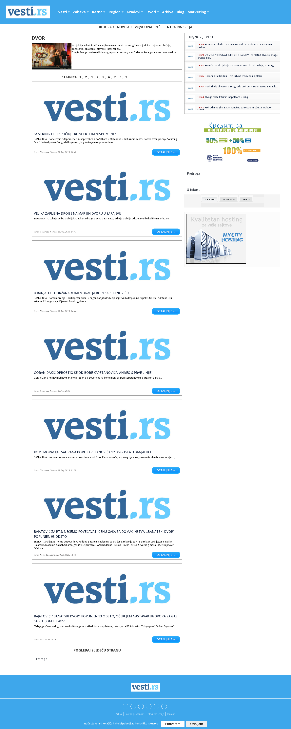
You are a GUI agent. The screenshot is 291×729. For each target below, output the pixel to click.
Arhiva (167, 12)
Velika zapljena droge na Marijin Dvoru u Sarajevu (77, 213)
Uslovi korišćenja (155, 714)
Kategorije (229, 200)
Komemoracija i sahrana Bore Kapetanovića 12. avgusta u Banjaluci (92, 452)
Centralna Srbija (178, 27)
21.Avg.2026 (64, 152)
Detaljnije (166, 152)
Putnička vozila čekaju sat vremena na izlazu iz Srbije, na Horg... (240, 65)
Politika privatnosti (134, 714)
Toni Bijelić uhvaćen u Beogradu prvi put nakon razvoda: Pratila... (241, 86)
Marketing (196, 12)
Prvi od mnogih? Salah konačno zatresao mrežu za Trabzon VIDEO (235, 109)
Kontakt (171, 714)
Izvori (151, 12)
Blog (180, 12)
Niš (157, 27)
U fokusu (210, 200)
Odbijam (196, 724)
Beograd (106, 27)
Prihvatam (173, 724)
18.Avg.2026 (64, 232)
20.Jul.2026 (63, 555)
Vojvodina (143, 27)
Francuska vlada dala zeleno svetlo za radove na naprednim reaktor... (235, 46)
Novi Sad (124, 27)
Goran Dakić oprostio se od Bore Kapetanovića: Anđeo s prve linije (92, 372)
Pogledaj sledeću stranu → (99, 650)
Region (114, 12)
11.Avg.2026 (64, 470)
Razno (97, 12)
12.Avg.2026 (64, 311)
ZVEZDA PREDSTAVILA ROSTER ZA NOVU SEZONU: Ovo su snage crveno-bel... (238, 56)
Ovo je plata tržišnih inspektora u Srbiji (226, 97)
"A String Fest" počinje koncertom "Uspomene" (75, 134)
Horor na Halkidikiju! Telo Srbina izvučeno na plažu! (233, 76)
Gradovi (133, 12)
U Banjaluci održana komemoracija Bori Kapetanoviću (81, 293)
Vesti (62, 12)
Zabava (79, 12)
